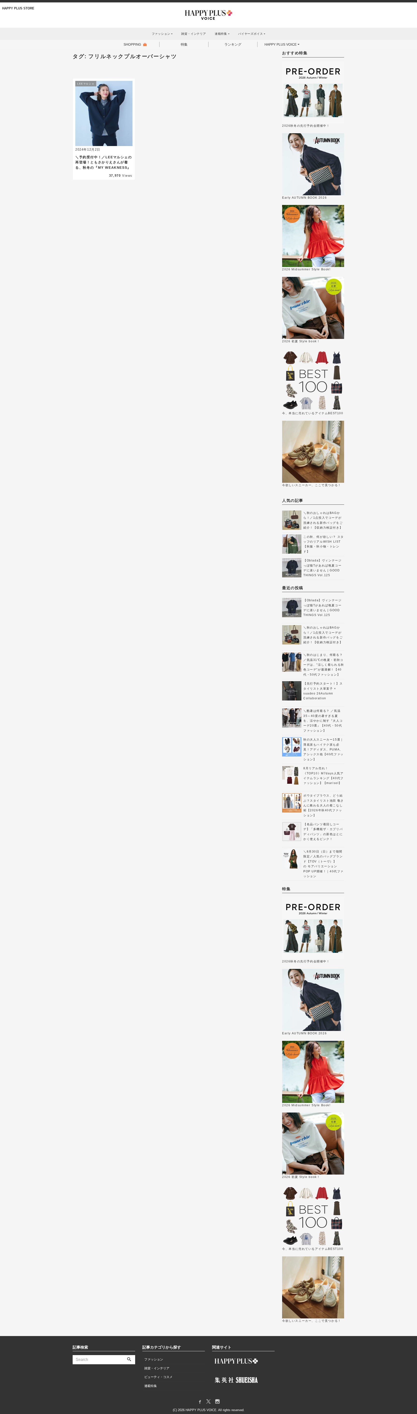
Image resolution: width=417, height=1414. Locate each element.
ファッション (153, 1359)
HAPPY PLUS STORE (18, 8)
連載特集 (150, 1386)
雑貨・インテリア (193, 33)
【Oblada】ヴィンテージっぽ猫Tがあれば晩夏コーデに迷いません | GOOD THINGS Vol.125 (322, 568)
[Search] (129, 1359)
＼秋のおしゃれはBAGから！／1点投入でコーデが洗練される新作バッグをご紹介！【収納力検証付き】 (323, 520)
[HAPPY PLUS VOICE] (208, 14)
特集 (184, 44)
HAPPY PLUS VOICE (280, 44)
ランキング (232, 44)
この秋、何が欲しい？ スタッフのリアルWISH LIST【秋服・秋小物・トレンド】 (323, 544)
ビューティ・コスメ (158, 1377)
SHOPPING (132, 44)
